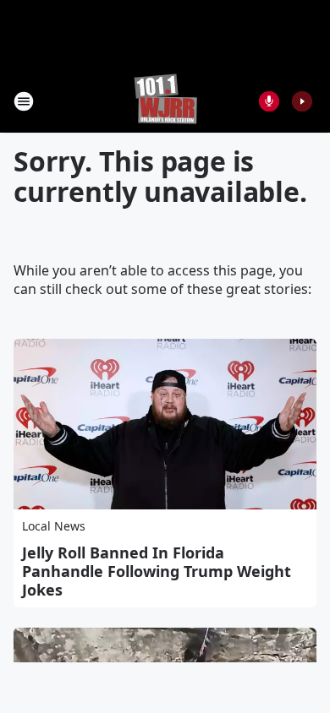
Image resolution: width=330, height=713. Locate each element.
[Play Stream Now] (302, 101)
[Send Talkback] (269, 101)
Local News (53, 526)
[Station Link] (165, 100)
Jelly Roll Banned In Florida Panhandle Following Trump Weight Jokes (156, 571)
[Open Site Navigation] (24, 101)
